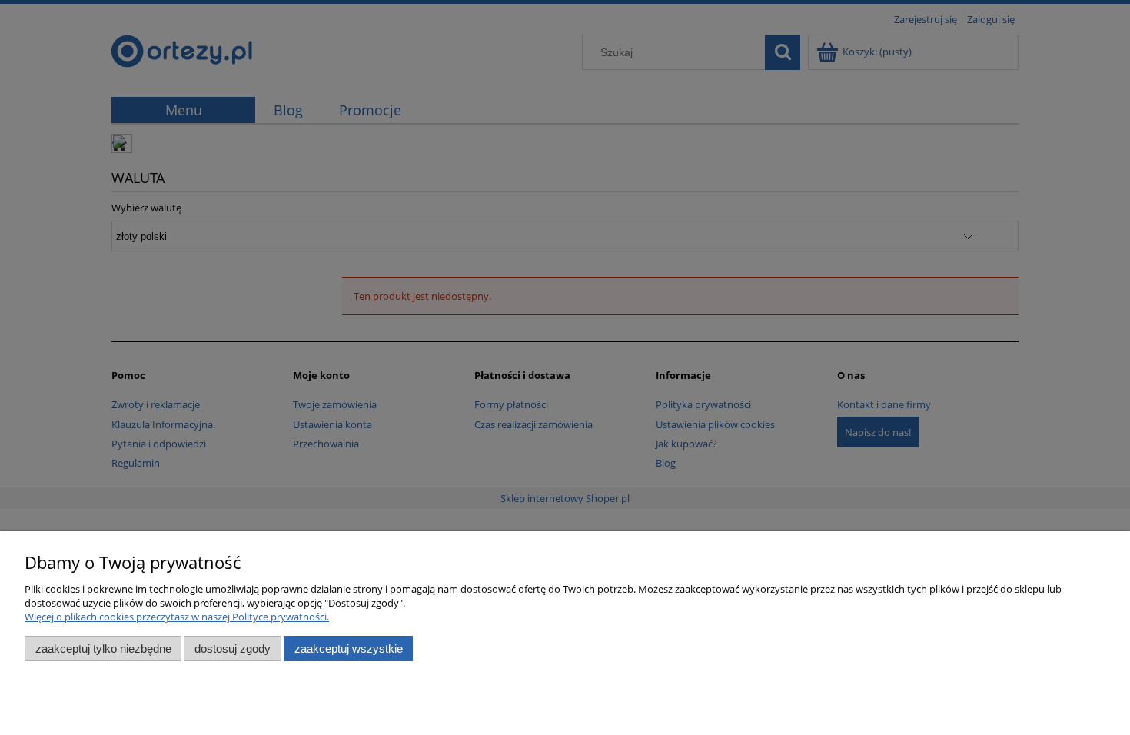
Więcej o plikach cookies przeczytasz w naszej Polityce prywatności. (177, 617)
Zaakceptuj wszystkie (348, 648)
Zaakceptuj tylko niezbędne (103, 648)
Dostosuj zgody (232, 648)
